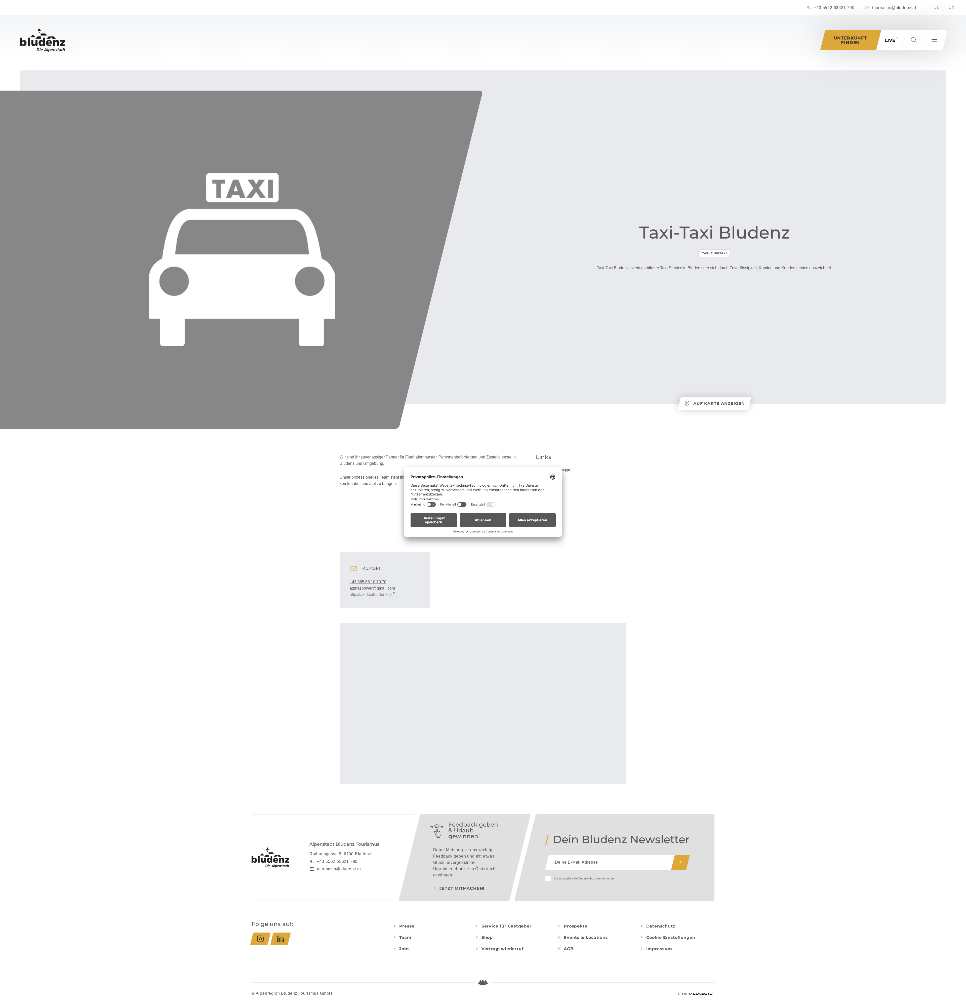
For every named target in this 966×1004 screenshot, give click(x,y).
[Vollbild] (620, 645)
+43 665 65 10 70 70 (368, 582)
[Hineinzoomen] (620, 629)
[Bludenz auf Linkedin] (280, 939)
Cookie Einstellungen (670, 937)
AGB (568, 948)
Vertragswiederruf (502, 948)
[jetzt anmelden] (680, 862)
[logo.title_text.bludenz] (42, 40)
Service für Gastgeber (506, 926)
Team (405, 937)
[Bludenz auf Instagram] (260, 939)
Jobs (404, 948)
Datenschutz (660, 926)
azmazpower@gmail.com (372, 588)
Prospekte (575, 926)
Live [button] (890, 40)
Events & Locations (586, 937)
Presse (407, 926)
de (937, 7)
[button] (914, 40)
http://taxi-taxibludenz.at (371, 594)
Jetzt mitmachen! (462, 888)
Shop (487, 937)
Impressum (659, 948)
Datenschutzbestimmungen (597, 878)
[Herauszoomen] (620, 636)
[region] (483, 723)
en (952, 7)
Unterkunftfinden (850, 40)
